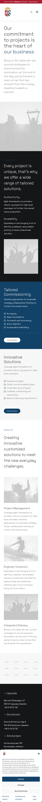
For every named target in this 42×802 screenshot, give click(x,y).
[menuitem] (21, 1)
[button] (39, 754)
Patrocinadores (33, 2)
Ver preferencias (21, 791)
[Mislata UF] (8, 11)
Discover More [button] (12, 340)
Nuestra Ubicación (22, 2)
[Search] (30, 12)
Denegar (21, 785)
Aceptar (21, 779)
